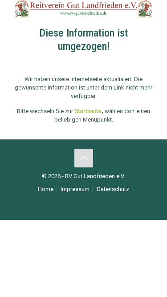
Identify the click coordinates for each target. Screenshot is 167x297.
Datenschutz (113, 189)
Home (45, 189)
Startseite (88, 111)
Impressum (75, 189)
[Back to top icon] (83, 158)
